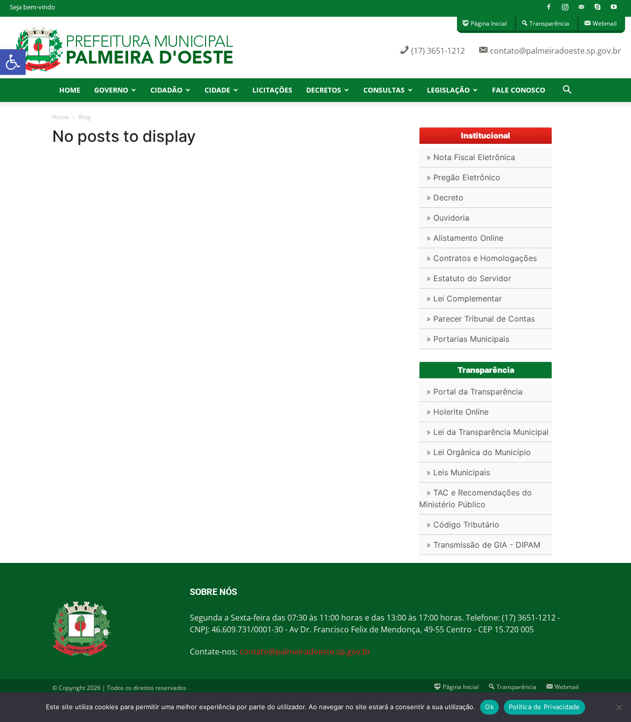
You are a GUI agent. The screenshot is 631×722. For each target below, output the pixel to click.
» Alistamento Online (464, 238)
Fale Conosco (518, 90)
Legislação (448, 90)
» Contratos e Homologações (481, 258)
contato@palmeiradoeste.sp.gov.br (305, 651)
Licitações (272, 90)
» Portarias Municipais (467, 339)
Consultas (384, 90)
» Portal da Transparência (474, 391)
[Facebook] (548, 7)
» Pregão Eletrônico (463, 177)
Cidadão (166, 90)
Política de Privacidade (544, 707)
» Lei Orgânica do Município (478, 452)
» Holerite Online (457, 412)
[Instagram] (565, 7)
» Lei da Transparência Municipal (487, 432)
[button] (13, 62)
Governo (111, 90)
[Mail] (581, 7)
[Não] (619, 707)
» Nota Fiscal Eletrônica (470, 157)
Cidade (217, 90)
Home (69, 90)
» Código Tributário (462, 524)
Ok (489, 707)
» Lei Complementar (464, 298)
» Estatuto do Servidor (468, 278)
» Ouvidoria (447, 218)
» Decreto (444, 197)
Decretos (323, 90)
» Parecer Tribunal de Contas (480, 319)
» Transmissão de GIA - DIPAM (483, 545)
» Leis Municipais (458, 472)
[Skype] (597, 7)
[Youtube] (613, 7)
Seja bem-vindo (32, 6)
